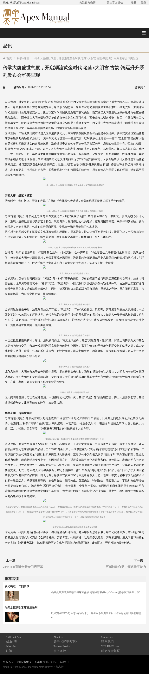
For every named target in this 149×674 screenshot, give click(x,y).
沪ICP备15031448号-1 (56, 662)
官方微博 (141, 662)
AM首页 (13, 639)
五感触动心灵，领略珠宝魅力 (126, 566)
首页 (9, 58)
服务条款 (62, 648)
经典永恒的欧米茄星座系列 (21, 607)
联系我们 (107, 639)
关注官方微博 (87, 2)
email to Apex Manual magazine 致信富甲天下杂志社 (33, 666)
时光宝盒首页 (110, 648)
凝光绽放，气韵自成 (17, 586)
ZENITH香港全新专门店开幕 (23, 566)
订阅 (11, 648)
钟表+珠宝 (23, 58)
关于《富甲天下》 (66, 639)
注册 (133, 2)
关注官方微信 (115, 2)
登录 (143, 2)
